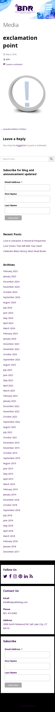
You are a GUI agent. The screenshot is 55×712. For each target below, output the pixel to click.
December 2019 (11, 442)
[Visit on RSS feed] (31, 577)
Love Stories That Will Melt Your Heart (22, 245)
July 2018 (7, 515)
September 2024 (11, 297)
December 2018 (11, 499)
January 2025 (9, 276)
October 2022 (10, 416)
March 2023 (9, 390)
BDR (8, 59)
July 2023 (7, 369)
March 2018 (9, 536)
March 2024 (9, 328)
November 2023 (11, 349)
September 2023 (11, 359)
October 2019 (10, 452)
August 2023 (9, 364)
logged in (21, 145)
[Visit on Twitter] (5, 577)
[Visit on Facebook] (10, 577)
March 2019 (9, 484)
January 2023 (9, 401)
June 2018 (8, 520)
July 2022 (7, 432)
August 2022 (9, 427)
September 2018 (11, 510)
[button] (50, 5)
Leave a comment (14, 64)
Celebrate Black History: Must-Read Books (24, 251)
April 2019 (8, 478)
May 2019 (8, 473)
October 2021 (10, 437)
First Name (11, 193)
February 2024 (10, 333)
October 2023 (10, 354)
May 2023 (8, 380)
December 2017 (11, 551)
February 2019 (10, 489)
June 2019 (8, 468)
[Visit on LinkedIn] (26, 577)
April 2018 (8, 530)
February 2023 (10, 395)
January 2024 (9, 338)
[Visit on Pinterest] (20, 577)
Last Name (11, 205)
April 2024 (8, 323)
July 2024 (7, 307)
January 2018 (9, 546)
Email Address (14, 182)
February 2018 (10, 541)
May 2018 (8, 525)
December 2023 (11, 343)
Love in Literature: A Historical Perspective (24, 240)
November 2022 (11, 411)
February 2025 (10, 271)
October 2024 (10, 292)
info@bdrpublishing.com (15, 602)
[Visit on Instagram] (15, 577)
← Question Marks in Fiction (13, 129)
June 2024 (8, 312)
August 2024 (9, 302)
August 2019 (9, 463)
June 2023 (8, 375)
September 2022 (11, 421)
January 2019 (9, 494)
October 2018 (10, 504)
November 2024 (11, 286)
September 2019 (11, 458)
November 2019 (11, 447)
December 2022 (11, 406)
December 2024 (11, 281)
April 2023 (8, 385)
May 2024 (8, 318)
